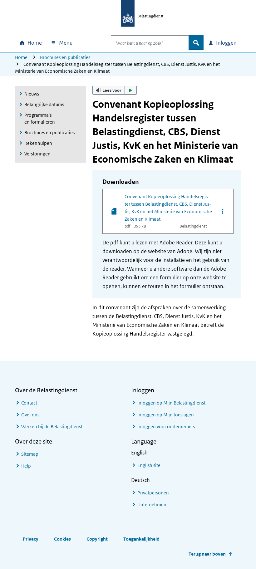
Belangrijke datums (44, 104)
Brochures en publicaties (65, 57)
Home (21, 57)
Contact (29, 403)
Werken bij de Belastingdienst (51, 426)
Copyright (97, 539)
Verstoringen (37, 154)
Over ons (30, 415)
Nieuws (31, 94)
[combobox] (150, 42)
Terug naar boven (207, 554)
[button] (114, 90)
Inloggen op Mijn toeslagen (165, 415)
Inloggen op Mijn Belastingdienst (171, 403)
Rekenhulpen (38, 143)
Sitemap (29, 454)
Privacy (30, 539)
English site (148, 465)
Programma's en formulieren (39, 118)
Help (26, 466)
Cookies (62, 539)
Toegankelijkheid (141, 539)
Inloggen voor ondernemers (166, 426)
